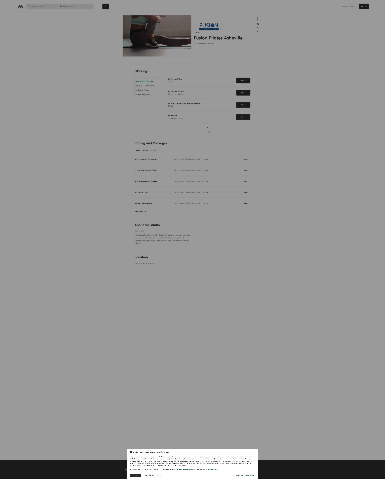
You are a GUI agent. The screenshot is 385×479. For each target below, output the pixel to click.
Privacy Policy (213, 469)
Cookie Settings (152, 475)
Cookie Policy (250, 475)
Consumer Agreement (186, 469)
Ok (135, 475)
